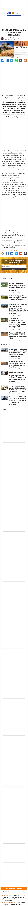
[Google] (2, 253)
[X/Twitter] (16, 253)
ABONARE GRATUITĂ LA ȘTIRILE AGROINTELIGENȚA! (14, 261)
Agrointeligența (6, 895)
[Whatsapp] (16, 60)
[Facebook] (2, 60)
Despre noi (5, 891)
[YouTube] (20, 253)
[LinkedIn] (7, 60)
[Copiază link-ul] (25, 60)
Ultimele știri (6, 344)
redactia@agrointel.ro (8, 902)
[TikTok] (25, 253)
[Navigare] (2, 14)
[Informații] (26, 14)
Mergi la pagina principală (14, 888)
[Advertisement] (14, 6)
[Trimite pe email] (20, 60)
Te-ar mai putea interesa (10, 278)
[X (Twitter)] (11, 60)
